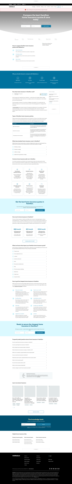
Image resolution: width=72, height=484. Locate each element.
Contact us (28, 427)
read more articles (36, 411)
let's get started (40, 210)
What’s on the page (51, 91)
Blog (55, 6)
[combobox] (26, 26)
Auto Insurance (39, 402)
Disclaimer (38, 463)
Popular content (50, 461)
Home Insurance (51, 403)
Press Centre (38, 457)
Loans (45, 6)
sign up (43, 424)
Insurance (52, 6)
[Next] (14, 407)
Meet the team (26, 463)
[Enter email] (28, 424)
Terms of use (38, 459)
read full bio (38, 376)
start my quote (46, 26)
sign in (59, 6)
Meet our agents (26, 461)
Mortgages (33, 6)
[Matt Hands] (13, 94)
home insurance (15, 107)
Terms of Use (44, 426)
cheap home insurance (18, 286)
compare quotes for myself (29, 241)
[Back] (12, 407)
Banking (42, 6)
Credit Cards (38, 6)
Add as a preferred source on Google (44, 94)
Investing (48, 6)
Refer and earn (26, 457)
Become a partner (27, 459)
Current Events (18, 403)
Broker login (50, 459)
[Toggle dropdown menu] (30, 26)
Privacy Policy (49, 426)
